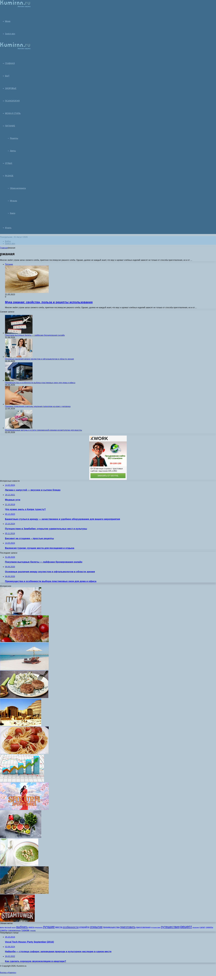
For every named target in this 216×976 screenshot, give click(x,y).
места (58, 927)
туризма (33, 930)
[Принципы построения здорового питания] (20, 837)
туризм (25, 930)
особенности (71, 927)
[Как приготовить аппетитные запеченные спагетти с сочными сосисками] (24, 753)
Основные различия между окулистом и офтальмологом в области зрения (39, 359)
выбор (14, 927)
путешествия (170, 927)
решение (195, 927)
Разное (9, 176)
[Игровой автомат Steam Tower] (17, 921)
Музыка (13, 201)
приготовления (143, 927)
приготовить (128, 927)
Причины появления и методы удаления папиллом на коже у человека (37, 406)
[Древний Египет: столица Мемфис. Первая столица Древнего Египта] (20, 725)
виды (2, 927)
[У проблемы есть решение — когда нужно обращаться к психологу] (20, 614)
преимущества (111, 927)
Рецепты (14, 138)
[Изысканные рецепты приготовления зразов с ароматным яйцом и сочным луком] (24, 641)
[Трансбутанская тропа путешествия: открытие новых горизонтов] (24, 893)
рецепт (186, 927)
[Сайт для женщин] (15, 7)
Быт (7, 76)
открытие (96, 927)
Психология (12, 101)
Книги (12, 213)
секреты (209, 927)
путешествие (155, 927)
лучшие (49, 927)
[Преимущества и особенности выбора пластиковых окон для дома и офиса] (18, 380)
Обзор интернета (18, 188)
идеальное (38, 927)
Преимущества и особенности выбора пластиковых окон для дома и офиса (40, 383)
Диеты (13, 151)
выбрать (22, 927)
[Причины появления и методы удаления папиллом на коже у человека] (18, 404)
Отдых (8, 163)
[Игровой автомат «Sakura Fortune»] (24, 809)
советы (3, 930)
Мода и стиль (13, 113)
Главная (4, 248)
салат (202, 927)
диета (31, 927)
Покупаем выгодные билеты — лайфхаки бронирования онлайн (35, 335)
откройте (84, 927)
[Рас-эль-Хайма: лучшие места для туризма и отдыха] (24, 669)
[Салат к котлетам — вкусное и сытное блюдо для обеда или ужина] (24, 697)
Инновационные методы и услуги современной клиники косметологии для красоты (43, 430)
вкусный (8, 927)
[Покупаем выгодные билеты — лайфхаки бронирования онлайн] (18, 333)
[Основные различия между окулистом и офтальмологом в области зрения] (18, 357)
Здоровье (10, 88)
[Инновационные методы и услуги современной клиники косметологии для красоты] (18, 428)
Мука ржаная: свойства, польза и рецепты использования (49, 302)
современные (14, 930)
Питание (10, 126)
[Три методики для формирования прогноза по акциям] (22, 781)
